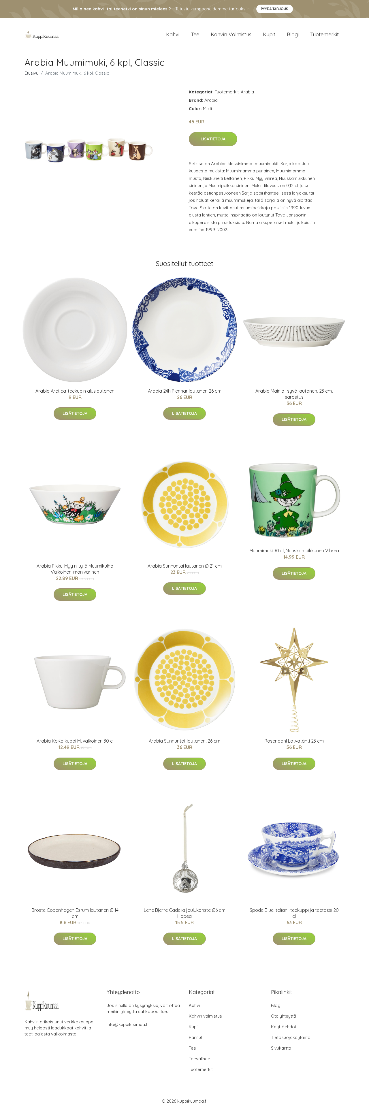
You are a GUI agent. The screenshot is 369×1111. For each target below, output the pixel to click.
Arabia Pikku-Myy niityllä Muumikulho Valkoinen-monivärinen (75, 569)
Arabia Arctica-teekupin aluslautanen (74, 391)
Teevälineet (200, 1058)
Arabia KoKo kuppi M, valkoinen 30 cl (75, 741)
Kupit (269, 34)
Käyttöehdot (283, 1026)
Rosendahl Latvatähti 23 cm (294, 741)
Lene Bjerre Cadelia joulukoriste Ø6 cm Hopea (184, 913)
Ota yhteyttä (283, 1016)
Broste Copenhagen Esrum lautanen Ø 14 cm (74, 913)
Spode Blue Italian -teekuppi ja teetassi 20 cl (294, 913)
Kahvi (172, 34)
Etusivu (31, 73)
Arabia (247, 92)
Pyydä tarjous (274, 9)
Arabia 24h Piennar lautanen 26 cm (184, 391)
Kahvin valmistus (231, 34)
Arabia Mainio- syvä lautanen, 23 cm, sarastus (294, 394)
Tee (195, 34)
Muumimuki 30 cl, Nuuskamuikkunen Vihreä (294, 550)
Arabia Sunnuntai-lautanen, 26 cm (184, 741)
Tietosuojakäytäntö (290, 1037)
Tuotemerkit (324, 34)
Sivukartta (281, 1048)
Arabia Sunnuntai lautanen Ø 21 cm (185, 566)
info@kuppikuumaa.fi (127, 1024)
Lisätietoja (213, 139)
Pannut (195, 1037)
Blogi (293, 34)
